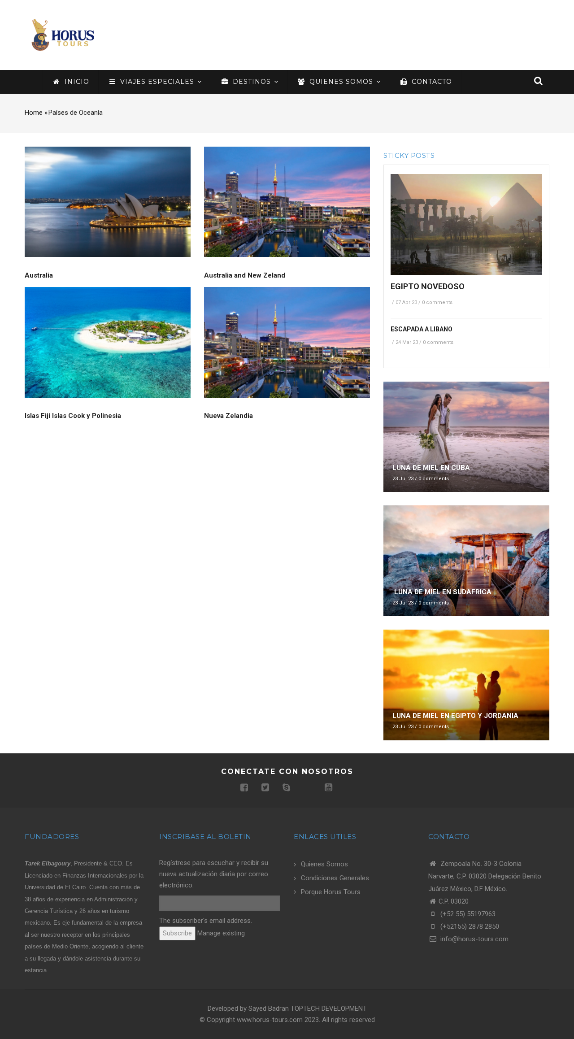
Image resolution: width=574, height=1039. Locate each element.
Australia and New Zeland (244, 275)
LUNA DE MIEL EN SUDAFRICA (441, 592)
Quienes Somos (324, 864)
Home (34, 113)
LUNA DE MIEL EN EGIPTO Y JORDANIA (455, 716)
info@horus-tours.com (474, 939)
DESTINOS (251, 82)
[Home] (63, 34)
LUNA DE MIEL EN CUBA (431, 468)
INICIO (75, 82)
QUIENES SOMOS (341, 82)
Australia (39, 275)
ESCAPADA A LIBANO (421, 329)
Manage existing (221, 933)
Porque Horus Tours (331, 892)
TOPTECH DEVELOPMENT (329, 1008)
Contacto (430, 82)
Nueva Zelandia (228, 416)
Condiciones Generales (335, 878)
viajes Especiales (157, 82)
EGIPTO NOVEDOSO (428, 286)
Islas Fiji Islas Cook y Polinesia (73, 416)
